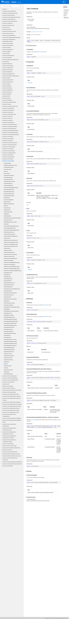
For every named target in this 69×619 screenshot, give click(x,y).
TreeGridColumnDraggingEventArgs (11, 244)
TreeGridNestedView (8, 290)
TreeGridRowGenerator (8, 329)
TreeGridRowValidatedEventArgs (10, 341)
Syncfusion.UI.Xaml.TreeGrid (8, 161)
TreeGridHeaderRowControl (9, 282)
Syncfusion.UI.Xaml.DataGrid (8, 122)
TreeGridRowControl (8, 313)
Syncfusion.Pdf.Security (7, 92)
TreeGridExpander (7, 276)
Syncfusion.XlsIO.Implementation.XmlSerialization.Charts (9, 429)
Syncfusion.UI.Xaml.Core (7, 118)
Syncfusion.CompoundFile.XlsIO (9, 19)
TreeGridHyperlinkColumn (9, 284)
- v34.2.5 (19, 2)
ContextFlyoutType (7, 169)
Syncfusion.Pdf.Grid (6, 77)
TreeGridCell (6, 224)
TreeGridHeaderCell (7, 280)
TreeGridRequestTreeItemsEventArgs (11, 311)
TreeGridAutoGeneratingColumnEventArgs (12, 218)
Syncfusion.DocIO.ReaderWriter (9, 35)
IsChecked (33, 419)
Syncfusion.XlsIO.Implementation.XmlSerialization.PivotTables (9, 436)
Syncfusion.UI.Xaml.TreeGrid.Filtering (10, 378)
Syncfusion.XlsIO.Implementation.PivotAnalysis (12, 404)
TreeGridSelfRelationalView (9, 347)
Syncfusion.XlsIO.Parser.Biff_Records (10, 451)
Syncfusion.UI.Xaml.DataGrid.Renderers (10, 130)
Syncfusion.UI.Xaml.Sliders (8, 158)
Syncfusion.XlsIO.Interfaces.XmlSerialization (11, 447)
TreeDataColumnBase (8, 211)
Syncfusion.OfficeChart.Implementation (11, 59)
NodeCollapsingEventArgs (9, 191)
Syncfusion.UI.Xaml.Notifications (9, 152)
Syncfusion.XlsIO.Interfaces (8, 443)
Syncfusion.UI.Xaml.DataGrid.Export (10, 124)
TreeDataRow (6, 214)
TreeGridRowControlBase (9, 315)
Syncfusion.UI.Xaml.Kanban (8, 148)
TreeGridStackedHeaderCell (9, 349)
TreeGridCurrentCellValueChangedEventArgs (12, 270)
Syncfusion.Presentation (7, 100)
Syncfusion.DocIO (6, 27)
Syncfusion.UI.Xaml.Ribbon (8, 154)
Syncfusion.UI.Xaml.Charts (8, 112)
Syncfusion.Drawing (7, 47)
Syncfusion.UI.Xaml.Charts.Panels (9, 114)
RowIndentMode (7, 201)
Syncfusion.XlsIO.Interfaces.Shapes (10, 445)
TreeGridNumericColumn (9, 295)
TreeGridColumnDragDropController (11, 242)
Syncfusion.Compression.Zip (8, 25)
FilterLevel (6, 171)
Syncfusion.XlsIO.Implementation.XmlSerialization (9, 425)
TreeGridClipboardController (9, 234)
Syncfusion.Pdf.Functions (8, 69)
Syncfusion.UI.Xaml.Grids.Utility (9, 146)
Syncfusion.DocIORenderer (8, 45)
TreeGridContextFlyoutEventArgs (10, 254)
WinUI (14, 2)
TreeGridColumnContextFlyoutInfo (11, 240)
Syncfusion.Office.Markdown (8, 55)
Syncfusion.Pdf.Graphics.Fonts (9, 73)
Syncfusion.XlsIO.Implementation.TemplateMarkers (9, 415)
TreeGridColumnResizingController (11, 246)
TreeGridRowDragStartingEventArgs (11, 321)
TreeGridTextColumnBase (9, 355)
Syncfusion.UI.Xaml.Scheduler (8, 156)
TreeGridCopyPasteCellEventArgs (10, 258)
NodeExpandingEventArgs (9, 195)
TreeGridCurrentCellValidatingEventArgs (12, 268)
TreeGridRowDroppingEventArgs (10, 325)
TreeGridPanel (6, 301)
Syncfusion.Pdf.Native (7, 86)
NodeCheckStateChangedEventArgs (11, 187)
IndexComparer (7, 173)
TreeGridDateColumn (8, 272)
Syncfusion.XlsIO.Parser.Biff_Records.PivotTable (12, 463)
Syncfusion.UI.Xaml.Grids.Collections (10, 142)
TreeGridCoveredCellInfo (8, 260)
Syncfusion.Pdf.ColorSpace (8, 65)
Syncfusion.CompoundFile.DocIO (9, 11)
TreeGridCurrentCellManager (9, 264)
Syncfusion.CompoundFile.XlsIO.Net (10, 21)
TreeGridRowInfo (7, 335)
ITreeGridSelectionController (9, 181)
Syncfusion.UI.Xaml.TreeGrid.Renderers (10, 380)
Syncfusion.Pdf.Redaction (8, 90)
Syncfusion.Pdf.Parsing (7, 88)
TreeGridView (6, 361)
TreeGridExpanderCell (8, 278)
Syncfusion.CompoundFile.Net (9, 15)
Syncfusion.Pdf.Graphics (7, 71)
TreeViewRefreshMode (8, 374)
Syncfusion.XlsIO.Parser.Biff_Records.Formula (12, 455)
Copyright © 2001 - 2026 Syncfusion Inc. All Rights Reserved (56, 618)
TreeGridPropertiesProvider (9, 303)
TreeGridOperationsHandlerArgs (10, 299)
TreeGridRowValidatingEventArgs (10, 343)
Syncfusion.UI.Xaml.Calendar (8, 110)
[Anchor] (26, 45)
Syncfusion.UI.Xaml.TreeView (8, 382)
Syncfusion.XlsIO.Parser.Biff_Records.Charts (11, 453)
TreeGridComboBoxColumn (9, 252)
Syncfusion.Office (6, 53)
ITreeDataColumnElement (9, 175)
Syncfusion (5, 9)
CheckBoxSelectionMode (9, 167)
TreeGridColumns (7, 248)
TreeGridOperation (7, 297)
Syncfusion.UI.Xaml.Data (7, 120)
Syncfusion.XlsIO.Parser (7, 449)
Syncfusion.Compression (8, 23)
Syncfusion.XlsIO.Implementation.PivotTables (12, 406)
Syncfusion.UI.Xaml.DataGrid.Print (9, 128)
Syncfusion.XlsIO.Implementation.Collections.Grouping (12, 399)
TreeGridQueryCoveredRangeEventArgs (11, 307)
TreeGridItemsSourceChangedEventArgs (12, 288)
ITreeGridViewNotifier (8, 183)
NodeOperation (7, 197)
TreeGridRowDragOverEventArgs (10, 319)
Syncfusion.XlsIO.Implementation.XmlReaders (12, 418)
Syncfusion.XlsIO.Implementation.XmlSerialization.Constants (9, 432)
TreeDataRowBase (7, 216)
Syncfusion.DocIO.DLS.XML (8, 33)
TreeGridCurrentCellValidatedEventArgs (11, 266)
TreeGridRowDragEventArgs (9, 317)
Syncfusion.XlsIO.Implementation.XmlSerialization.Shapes (9, 440)
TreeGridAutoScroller (8, 220)
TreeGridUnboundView (8, 359)
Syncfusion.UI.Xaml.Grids (8, 140)
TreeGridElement (7, 274)
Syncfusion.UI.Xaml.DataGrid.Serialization (11, 134)
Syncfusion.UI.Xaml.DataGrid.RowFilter (10, 132)
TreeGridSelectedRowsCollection (10, 345)
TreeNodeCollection (8, 365)
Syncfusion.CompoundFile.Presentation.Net (11, 17)
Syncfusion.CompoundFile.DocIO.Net (10, 13)
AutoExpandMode (7, 163)
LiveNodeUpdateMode (8, 185)
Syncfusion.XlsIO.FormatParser (9, 388)
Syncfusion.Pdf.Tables (7, 94)
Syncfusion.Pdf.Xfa (6, 96)
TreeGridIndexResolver (8, 286)
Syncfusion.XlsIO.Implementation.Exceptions (12, 402)
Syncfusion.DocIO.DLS (7, 29)
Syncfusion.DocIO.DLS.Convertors (9, 31)
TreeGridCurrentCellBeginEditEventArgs (11, 262)
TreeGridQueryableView (8, 305)
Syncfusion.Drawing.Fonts (8, 49)
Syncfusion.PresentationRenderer (9, 102)
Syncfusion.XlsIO (6, 384)
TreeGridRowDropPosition (9, 327)
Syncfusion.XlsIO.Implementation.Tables (11, 412)
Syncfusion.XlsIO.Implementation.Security (11, 408)
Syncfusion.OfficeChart (7, 57)
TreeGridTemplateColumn (9, 351)
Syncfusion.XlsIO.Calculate (8, 386)
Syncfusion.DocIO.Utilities (8, 43)
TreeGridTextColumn (8, 353)
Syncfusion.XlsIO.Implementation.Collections (12, 396)
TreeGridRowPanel (7, 337)
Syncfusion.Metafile (7, 51)
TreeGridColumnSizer (8, 250)
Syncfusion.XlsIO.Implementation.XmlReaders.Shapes (12, 421)
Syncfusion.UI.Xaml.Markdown (9, 150)
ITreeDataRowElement (8, 177)
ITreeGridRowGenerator (8, 179)
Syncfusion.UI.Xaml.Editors (8, 136)
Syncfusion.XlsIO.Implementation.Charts (11, 394)
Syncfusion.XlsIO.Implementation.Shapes (11, 410)
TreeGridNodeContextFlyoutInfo (10, 292)
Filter (28, 205)
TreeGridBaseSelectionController (10, 222)
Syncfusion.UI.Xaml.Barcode (8, 108)
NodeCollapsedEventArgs (9, 189)
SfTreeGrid (6, 205)
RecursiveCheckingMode (8, 199)
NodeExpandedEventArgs (9, 193)
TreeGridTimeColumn (8, 357)
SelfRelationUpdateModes (9, 203)
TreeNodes (6, 367)
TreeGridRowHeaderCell (8, 331)
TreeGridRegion (7, 309)
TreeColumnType (7, 207)
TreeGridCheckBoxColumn (9, 232)
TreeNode (6, 363)
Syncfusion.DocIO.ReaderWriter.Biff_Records (11, 37)
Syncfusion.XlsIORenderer (8, 465)
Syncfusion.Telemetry (7, 104)
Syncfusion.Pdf (6, 61)
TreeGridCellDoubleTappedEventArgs (11, 226)
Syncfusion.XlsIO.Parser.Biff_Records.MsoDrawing (10, 458)
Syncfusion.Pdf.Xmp (7, 98)
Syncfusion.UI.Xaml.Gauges (8, 138)
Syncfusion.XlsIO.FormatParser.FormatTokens (12, 390)
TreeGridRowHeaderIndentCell (10, 333)
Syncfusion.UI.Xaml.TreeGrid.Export (10, 376)
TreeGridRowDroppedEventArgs (10, 323)
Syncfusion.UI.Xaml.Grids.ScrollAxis (10, 144)
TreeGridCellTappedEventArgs (10, 228)
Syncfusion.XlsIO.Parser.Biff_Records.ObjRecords (12, 461)
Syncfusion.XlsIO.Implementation (9, 392)
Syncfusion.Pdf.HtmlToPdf (8, 79)
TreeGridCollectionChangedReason (11, 236)
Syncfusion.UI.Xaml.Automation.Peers (10, 106)
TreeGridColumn (7, 238)
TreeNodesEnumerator (8, 369)
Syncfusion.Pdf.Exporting (8, 67)
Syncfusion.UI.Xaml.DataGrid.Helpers (10, 126)
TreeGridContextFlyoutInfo (9, 256)
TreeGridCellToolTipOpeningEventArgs (11, 230)
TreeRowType (6, 371)
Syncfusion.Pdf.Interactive (8, 82)
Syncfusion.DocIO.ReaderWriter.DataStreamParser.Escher (9, 40)
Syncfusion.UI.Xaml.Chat (7, 116)
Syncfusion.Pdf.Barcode (7, 63)
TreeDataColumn (7, 209)
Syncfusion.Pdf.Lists (7, 84)
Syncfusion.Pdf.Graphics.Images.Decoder (11, 75)
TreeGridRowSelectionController (10, 339)
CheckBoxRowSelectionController (10, 165)
